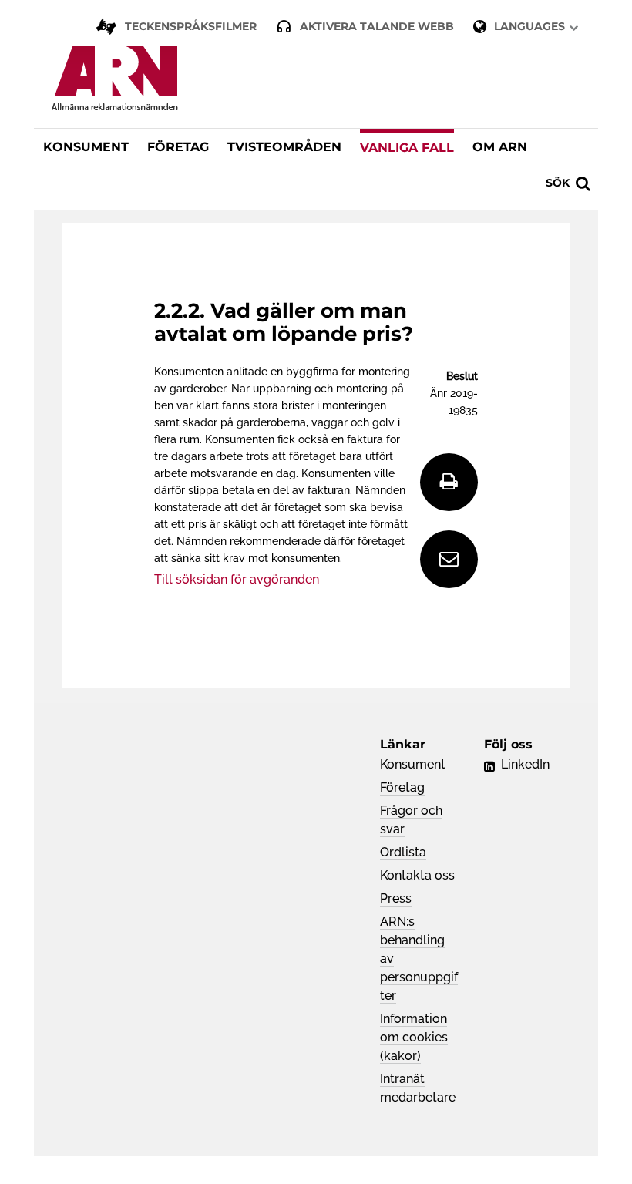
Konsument (412, 764)
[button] (566, 181)
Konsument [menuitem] (86, 147)
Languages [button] (529, 26)
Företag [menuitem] (178, 147)
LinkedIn (525, 764)
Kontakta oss (417, 875)
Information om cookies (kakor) (414, 1037)
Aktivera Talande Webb (377, 26)
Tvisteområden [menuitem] (284, 147)
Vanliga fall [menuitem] (407, 147)
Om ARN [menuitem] (499, 147)
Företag (402, 787)
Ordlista (403, 852)
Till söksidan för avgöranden (236, 579)
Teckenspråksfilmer (191, 26)
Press (396, 898)
